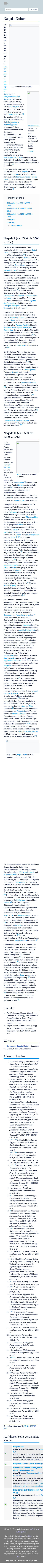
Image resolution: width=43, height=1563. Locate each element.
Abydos (19, 325)
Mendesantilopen (18, 713)
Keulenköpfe (8, 915)
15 (11, 487)
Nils (33, 174)
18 (16, 572)
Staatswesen (20, 882)
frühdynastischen (25, 872)
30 (5, 992)
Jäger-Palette (22, 754)
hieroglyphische (21, 940)
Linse (9, 298)
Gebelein (7, 327)
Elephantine (8, 330)
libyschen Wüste (32, 534)
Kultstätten (17, 570)
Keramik (15, 372)
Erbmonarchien (32, 517)
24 (16, 874)
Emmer (21, 295)
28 (20, 957)
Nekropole (13, 512)
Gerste (27, 295)
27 (37, 940)
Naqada (25, 171)
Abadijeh (26, 325)
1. (33, 872)
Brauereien (8, 615)
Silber (31, 706)
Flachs (34, 295)
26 (5, 922)
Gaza (22, 975)
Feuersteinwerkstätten (24, 615)
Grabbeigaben (29, 369)
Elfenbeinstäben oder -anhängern (16, 420)
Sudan (13, 537)
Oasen (18, 534)
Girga (20, 485)
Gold (23, 706)
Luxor (15, 174)
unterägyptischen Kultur (13, 157)
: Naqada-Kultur (18, 1046)
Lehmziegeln (28, 625)
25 (5, 894)
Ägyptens (7, 99)
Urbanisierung (18, 500)
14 (21, 425)
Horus (6, 567)
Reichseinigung (10, 585)
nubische (20, 345)
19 (23, 595)
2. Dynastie (8, 874)
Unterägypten (13, 114)
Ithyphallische (33, 125)
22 (36, 736)
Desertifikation (20, 265)
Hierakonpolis (16, 327)
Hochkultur (18, 925)
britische (17, 176)
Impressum (11, 1560)
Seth (14, 567)
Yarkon (6, 902)
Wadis (15, 529)
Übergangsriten (10, 658)
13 (33, 394)
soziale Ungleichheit (27, 630)
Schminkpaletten (23, 915)
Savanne (7, 270)
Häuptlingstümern (17, 317)
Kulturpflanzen (9, 295)
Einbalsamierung (10, 655)
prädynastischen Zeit (12, 96)
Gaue (13, 320)
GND (26, 1426)
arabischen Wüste (11, 532)
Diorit (19, 474)
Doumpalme (8, 308)
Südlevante (20, 900)
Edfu (31, 327)
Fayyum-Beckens (7, 465)
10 (8, 347)
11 (27, 361)
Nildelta (20, 524)
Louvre (30, 151)
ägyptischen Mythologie (13, 565)
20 (34, 614)
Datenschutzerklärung (27, 1560)
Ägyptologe (25, 176)
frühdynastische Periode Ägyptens (11, 123)
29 (18, 962)
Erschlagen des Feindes (28, 731)
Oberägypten (14, 106)
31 (19, 1000)
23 (14, 874)
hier (20, 1536)
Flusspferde (21, 711)
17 (15, 559)
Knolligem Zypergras (12, 305)
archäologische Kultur (6, 87)
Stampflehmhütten (28, 382)
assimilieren (19, 482)
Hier (29, 1536)
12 (5, 387)
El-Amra (27, 257)
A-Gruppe (28, 345)
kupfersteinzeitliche (5, 72)
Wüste (16, 270)
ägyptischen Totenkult (12, 660)
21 (26, 723)
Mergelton (7, 665)
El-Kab (25, 327)
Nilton (36, 390)
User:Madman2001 (33, 1473)
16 (17, 537)
